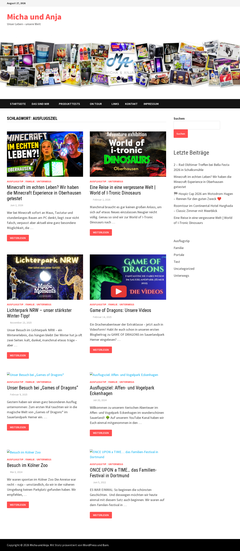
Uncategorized (184, 268)
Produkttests (69, 104)
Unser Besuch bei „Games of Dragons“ (42, 388)
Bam (106, 545)
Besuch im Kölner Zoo (27, 465)
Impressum (151, 104)
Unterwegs (44, 181)
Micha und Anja (34, 16)
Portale (179, 255)
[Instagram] (222, 3)
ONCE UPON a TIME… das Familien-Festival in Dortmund (123, 472)
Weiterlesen (18, 238)
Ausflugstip (15, 181)
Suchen (179, 118)
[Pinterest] (217, 3)
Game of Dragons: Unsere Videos (120, 310)
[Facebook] (203, 3)
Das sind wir (40, 104)
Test (177, 261)
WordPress (90, 545)
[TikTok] (226, 3)
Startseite (18, 104)
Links (115, 104)
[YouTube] (208, 3)
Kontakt (131, 104)
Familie (30, 181)
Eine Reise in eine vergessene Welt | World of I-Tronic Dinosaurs (122, 190)
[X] (212, 3)
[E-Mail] (231, 3)
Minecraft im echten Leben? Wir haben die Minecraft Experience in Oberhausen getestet (44, 193)
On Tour (96, 104)
